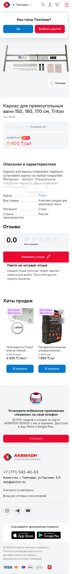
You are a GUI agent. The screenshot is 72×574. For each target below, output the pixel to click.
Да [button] (18, 29)
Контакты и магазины (18, 490)
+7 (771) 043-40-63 (20, 472)
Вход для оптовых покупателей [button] (24, 496)
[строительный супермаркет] (6, 5)
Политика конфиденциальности (22, 551)
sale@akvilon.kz (14, 482)
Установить (36, 438)
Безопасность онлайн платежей (22, 558)
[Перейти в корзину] (57, 5)
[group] (18, 127)
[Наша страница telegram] (18, 511)
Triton (42, 195)
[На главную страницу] (22, 457)
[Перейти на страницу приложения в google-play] (49, 535)
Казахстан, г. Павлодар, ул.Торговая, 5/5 (31, 477)
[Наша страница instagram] (7, 511)
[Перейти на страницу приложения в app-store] (23, 535)
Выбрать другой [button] (50, 29)
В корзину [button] (20, 368)
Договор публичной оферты (20, 555)
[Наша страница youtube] (28, 511)
